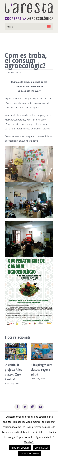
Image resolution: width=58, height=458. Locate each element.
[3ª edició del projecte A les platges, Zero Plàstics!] (16, 344)
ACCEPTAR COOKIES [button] (29, 453)
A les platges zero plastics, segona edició (41, 369)
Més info (29, 442)
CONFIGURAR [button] (41, 447)
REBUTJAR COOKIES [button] (20, 447)
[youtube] (41, 407)
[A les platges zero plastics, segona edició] (42, 344)
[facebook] (17, 407)
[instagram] (33, 407)
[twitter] (25, 407)
